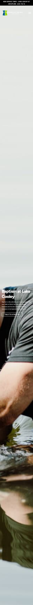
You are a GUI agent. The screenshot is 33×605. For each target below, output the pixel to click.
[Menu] (30, 13)
